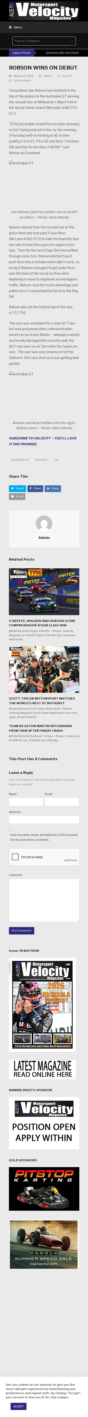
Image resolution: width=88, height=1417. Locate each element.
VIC (56, 459)
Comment (15, 875)
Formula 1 (41, 459)
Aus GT (67, 76)
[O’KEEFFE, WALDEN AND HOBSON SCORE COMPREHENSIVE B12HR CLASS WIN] (44, 591)
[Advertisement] (44, 1321)
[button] (15, 27)
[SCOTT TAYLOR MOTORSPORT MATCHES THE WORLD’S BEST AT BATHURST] (44, 669)
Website (15, 812)
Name (14, 794)
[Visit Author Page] (44, 523)
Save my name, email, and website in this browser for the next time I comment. (44, 837)
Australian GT (20, 459)
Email (49, 794)
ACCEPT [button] (18, 1406)
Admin (48, 76)
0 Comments (22, 80)
